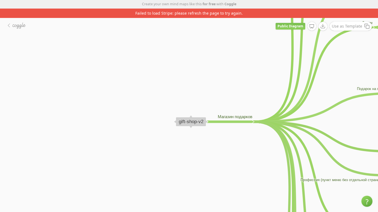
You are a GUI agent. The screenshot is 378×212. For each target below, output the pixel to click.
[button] (366, 201)
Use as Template (347, 26)
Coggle (230, 4)
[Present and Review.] (311, 26)
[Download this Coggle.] (323, 26)
